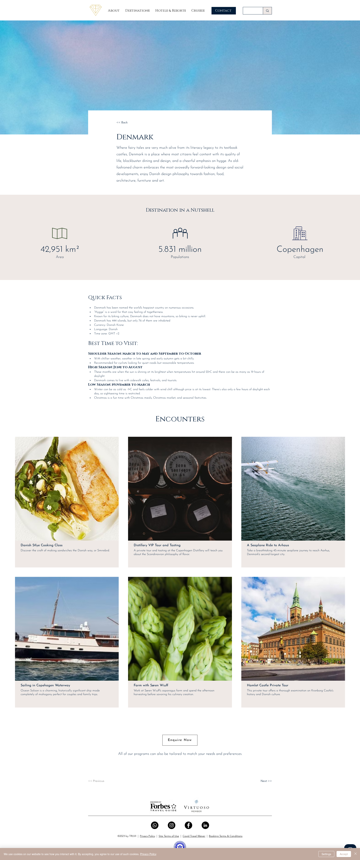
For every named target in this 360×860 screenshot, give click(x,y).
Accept (344, 854)
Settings (326, 854)
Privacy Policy (147, 836)
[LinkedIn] (205, 825)
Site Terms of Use (169, 836)
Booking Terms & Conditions (225, 836)
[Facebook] (188, 825)
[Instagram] (171, 825)
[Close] (355, 854)
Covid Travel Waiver (194, 836)
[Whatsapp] (154, 825)
